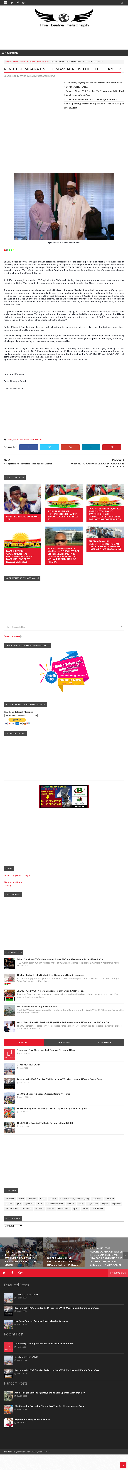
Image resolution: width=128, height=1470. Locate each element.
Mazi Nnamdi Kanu (55, 1203)
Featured (31, 62)
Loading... (8, 885)
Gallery (9, 1203)
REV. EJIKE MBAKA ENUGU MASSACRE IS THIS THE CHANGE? (62, 68)
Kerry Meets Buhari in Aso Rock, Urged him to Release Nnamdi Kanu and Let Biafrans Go (63, 1022)
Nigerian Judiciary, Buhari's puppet (32, 1419)
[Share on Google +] (70, 447)
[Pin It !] (111, 447)
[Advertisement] (64, 39)
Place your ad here (13, 882)
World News (42, 62)
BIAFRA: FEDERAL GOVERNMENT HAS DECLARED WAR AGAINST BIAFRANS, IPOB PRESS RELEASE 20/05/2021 (20, 556)
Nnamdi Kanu (12, 1208)
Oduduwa (26, 1208)
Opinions (39, 1208)
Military (70, 1203)
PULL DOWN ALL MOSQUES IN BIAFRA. (37, 1006)
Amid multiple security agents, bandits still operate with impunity (50, 1392)
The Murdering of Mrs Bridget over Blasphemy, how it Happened (50, 975)
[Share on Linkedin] (91, 447)
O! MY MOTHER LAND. (77, 87)
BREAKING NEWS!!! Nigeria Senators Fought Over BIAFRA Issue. (50, 990)
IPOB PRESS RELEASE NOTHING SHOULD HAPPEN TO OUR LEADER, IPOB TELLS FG (63, 515)
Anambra (32, 1198)
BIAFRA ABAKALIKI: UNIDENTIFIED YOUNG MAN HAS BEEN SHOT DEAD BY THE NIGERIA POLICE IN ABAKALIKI (105, 545)
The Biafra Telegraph (12, 1452)
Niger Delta (93, 1203)
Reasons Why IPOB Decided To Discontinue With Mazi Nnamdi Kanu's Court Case (59, 1079)
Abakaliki (10, 1198)
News (81, 1203)
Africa (15, 62)
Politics (50, 1208)
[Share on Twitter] (49, 447)
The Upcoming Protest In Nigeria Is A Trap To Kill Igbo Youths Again (52, 1108)
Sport (75, 1208)
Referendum (63, 1208)
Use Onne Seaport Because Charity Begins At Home (91, 99)
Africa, (23, 76)
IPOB (40, 1203)
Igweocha (29, 1203)
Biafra (22, 62)
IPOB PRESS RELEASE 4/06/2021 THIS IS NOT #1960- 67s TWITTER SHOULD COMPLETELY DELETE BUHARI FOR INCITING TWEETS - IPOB (105, 514)
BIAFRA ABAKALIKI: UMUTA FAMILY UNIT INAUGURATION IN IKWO (20, 1261)
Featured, (38, 76)
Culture (53, 1198)
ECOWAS (97, 1198)
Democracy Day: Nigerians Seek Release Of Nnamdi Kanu (94, 82)
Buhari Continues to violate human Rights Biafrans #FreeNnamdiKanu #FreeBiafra (60, 959)
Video (85, 1208)
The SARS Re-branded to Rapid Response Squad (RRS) (45, 1123)
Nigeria (105, 1203)
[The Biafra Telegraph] (64, 19)
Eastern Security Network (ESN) (74, 1198)
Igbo (19, 1203)
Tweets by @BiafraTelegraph (18, 875)
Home (8, 62)
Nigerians (116, 1203)
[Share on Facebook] (28, 447)
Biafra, (30, 76)
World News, (49, 76)
